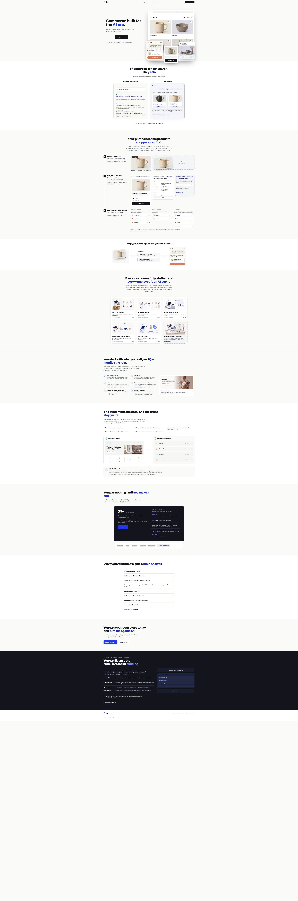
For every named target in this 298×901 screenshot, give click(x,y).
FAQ (182, 713)
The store (174, 713)
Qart (107, 2)
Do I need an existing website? (149, 571)
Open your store (120, 37)
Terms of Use (187, 717)
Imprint (193, 717)
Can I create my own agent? (149, 609)
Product (138, 2)
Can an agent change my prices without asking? (149, 580)
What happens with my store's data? (149, 595)
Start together (124, 642)
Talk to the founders (109, 702)
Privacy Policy (181, 717)
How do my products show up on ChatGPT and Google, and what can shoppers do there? (149, 585)
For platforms (154, 2)
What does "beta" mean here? (149, 591)
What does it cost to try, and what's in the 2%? (149, 600)
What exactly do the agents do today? (149, 576)
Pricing (143, 2)
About (148, 2)
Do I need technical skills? (149, 605)
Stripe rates (136, 521)
